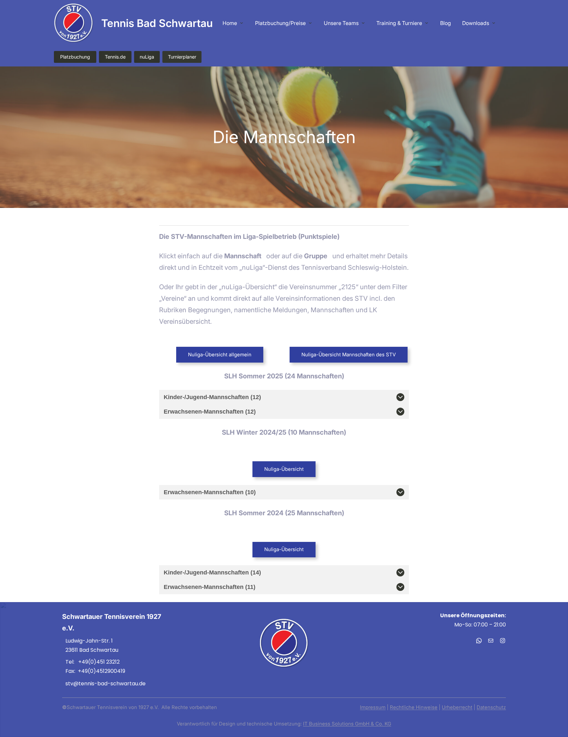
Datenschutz (491, 707)
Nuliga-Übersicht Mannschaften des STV (348, 354)
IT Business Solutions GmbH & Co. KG (347, 724)
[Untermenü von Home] (241, 22)
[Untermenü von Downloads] (493, 22)
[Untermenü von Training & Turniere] (426, 22)
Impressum (373, 707)
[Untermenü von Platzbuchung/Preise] (310, 22)
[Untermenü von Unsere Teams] (363, 22)
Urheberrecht (457, 707)
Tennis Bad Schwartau (157, 23)
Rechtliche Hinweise (414, 707)
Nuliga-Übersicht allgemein (219, 354)
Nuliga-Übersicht (284, 469)
